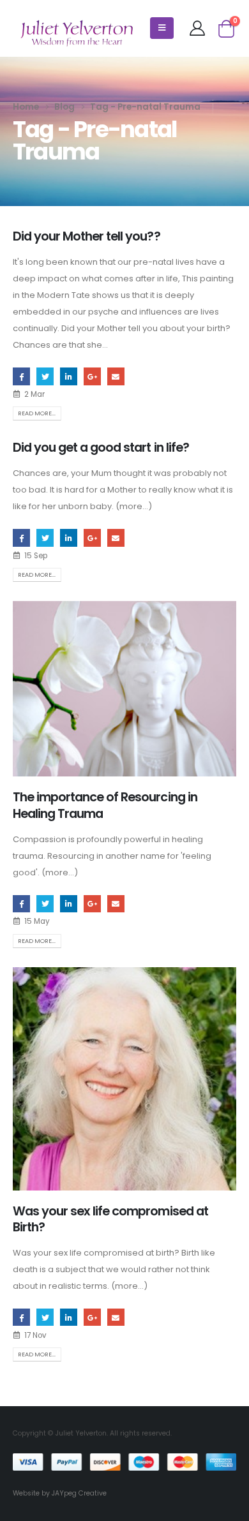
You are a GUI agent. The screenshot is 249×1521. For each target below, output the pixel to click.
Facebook (21, 376)
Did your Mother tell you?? (86, 236)
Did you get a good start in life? (101, 447)
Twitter (45, 376)
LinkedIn (68, 376)
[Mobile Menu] (162, 28)
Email (115, 376)
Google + (92, 376)
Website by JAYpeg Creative (60, 1493)
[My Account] (197, 28)
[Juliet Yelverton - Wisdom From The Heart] (76, 33)
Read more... (37, 413)
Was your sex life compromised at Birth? (110, 1219)
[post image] (124, 688)
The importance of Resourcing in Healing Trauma (105, 805)
